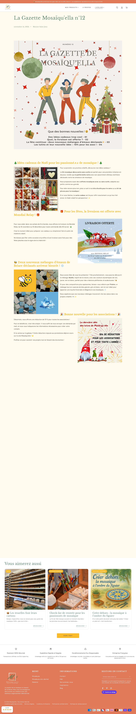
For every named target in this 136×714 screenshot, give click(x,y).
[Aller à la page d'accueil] (8, 7)
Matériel (35, 682)
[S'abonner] (130, 677)
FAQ (61, 679)
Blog (61, 688)
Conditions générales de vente (13, 704)
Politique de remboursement (78, 704)
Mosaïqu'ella (13, 702)
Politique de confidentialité (60, 704)
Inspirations (64, 685)
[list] (68, 655)
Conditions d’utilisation (43, 704)
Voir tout (68, 635)
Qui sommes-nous (66, 682)
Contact (63, 676)
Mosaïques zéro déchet (40, 679)
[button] (117, 7)
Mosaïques (36, 676)
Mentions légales (29, 704)
